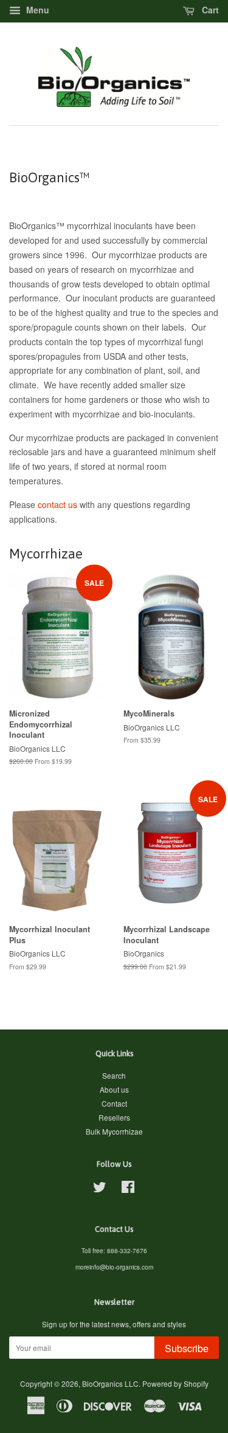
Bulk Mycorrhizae (114, 1131)
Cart (209, 10)
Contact (114, 1103)
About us (114, 1089)
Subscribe (187, 1348)
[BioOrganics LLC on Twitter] (99, 1189)
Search (114, 1075)
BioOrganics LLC (110, 1383)
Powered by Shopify (175, 1383)
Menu (36, 10)
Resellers (114, 1117)
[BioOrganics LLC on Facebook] (128, 1189)
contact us (57, 504)
